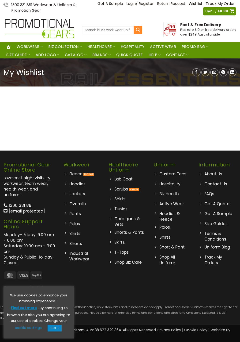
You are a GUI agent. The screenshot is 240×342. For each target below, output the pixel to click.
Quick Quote (129, 55)
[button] (219, 11)
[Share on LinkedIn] (232, 72)
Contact (175, 55)
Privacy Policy (169, 330)
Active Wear (163, 46)
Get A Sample (110, 3)
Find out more (24, 307)
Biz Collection (63, 46)
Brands (100, 55)
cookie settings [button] (28, 327)
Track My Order (220, 3)
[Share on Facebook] (196, 72)
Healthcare (99, 46)
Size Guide (16, 55)
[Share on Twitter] (205, 72)
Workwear (28, 46)
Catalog (74, 55)
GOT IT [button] (54, 328)
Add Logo (46, 55)
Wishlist (195, 3)
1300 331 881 (20, 205)
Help (153, 55)
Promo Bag (193, 46)
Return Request (171, 3)
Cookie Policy (195, 330)
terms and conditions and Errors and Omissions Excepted (173, 313)
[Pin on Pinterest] (223, 72)
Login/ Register (140, 3)
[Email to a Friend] (214, 72)
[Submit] (138, 30)
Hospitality (133, 46)
